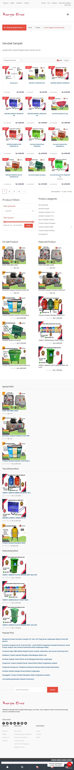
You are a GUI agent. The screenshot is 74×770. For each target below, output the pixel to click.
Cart (49, 3)
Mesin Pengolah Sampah (46, 219)
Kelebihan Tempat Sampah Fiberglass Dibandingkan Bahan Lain (24, 655)
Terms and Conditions (65, 3)
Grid (60, 60)
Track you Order (19, 741)
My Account (68, 5)
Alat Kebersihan (43, 205)
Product (26, 3)
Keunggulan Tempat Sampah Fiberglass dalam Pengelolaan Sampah (26, 675)
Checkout (54, 3)
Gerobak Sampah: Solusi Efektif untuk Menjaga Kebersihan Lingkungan (27, 659)
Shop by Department (14, 27)
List (67, 60)
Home (30, 27)
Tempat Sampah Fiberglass (47, 223)
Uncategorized (43, 234)
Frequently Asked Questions (23, 734)
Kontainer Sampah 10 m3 (46, 212)
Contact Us (19, 3)
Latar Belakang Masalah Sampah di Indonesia (18, 679)
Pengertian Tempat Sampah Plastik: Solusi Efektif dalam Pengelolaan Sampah (29, 663)
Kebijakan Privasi (19, 747)
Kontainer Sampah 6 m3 (46, 216)
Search (52, 690)
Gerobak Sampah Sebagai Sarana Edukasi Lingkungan (21, 671)
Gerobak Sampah (43, 208)
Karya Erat (8, 211)
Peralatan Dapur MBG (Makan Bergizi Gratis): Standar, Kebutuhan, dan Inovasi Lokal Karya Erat (35, 651)
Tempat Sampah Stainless (46, 230)
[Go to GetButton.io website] (69, 768)
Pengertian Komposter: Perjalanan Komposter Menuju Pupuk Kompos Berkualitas (30, 667)
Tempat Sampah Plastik (45, 227)
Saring (28, 225)
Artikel (12, 3)
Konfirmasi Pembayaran (21, 744)
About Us (5, 3)
